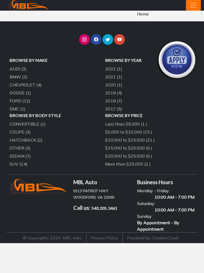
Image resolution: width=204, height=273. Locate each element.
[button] (84, 39)
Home (143, 14)
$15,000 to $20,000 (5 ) (128, 148)
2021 (113, 76)
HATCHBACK (26, 140)
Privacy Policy (104, 237)
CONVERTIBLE (28, 124)
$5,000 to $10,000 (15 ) (128, 132)
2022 (113, 68)
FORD (20, 100)
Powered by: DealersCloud (152, 237)
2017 (113, 108)
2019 (113, 92)
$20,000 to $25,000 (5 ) (128, 156)
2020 (113, 84)
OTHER (20, 148)
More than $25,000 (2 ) (128, 164)
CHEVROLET (26, 84)
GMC (18, 108)
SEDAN (20, 156)
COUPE (20, 132)
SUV (18, 164)
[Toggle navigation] (193, 5)
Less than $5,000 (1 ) (126, 124)
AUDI (18, 68)
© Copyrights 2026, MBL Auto (52, 237)
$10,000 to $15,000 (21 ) (130, 140)
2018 (113, 100)
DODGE (20, 92)
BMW (18, 76)
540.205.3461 (104, 208)
